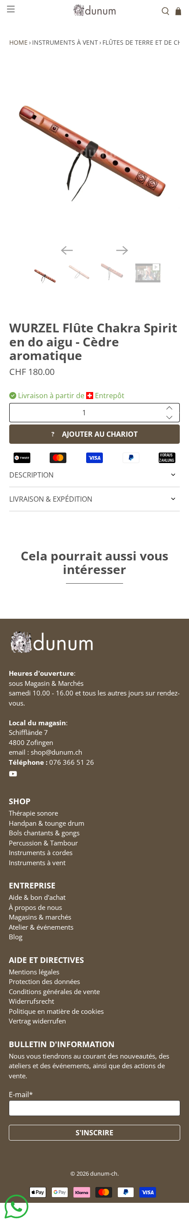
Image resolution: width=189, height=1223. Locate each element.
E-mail (21, 1094)
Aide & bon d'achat (37, 897)
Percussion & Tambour (43, 842)
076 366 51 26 (71, 762)
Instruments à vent (65, 42)
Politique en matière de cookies (56, 1011)
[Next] (122, 250)
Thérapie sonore (33, 813)
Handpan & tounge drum (46, 823)
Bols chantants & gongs (44, 832)
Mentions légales (34, 971)
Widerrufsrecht (31, 1001)
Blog (15, 936)
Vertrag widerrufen (37, 1020)
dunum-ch (103, 1173)
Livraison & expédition (50, 499)
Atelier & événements (41, 927)
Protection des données (44, 981)
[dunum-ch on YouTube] (13, 775)
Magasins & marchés (40, 917)
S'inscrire (94, 1132)
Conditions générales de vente (54, 991)
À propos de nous (35, 907)
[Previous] (66, 250)
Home (18, 42)
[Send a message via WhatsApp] (16, 1206)
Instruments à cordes (41, 852)
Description (31, 475)
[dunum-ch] (94, 10)
